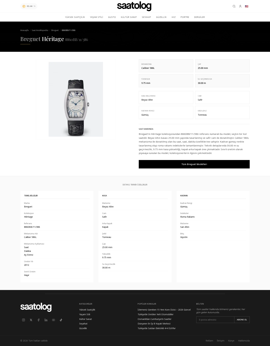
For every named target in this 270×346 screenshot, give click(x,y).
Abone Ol (242, 319)
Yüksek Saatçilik (87, 309)
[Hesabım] (240, 6)
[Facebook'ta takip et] (38, 320)
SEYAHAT (146, 17)
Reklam (209, 340)
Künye (231, 340)
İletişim (220, 340)
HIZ (174, 17)
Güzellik (83, 328)
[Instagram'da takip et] (23, 320)
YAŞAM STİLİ (96, 17)
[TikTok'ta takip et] (61, 320)
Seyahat (83, 323)
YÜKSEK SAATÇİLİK (75, 17)
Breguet (55, 30)
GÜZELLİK (161, 17)
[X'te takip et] (31, 320)
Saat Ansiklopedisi (40, 30)
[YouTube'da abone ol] (53, 320)
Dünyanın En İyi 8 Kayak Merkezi (154, 323)
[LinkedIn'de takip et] (46, 320)
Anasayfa (24, 30)
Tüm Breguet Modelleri (194, 164)
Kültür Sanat (85, 319)
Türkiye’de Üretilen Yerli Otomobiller (155, 314)
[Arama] (234, 6)
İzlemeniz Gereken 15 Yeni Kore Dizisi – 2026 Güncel (164, 309)
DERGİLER (199, 17)
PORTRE (185, 17)
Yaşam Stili (84, 314)
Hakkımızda (244, 340)
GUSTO (112, 17)
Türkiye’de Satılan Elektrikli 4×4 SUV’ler (157, 328)
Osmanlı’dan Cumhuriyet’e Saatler (154, 319)
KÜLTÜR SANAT (129, 17)
